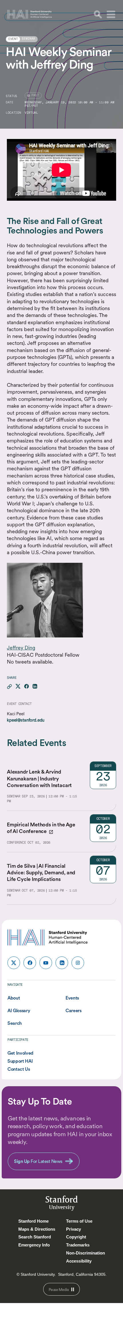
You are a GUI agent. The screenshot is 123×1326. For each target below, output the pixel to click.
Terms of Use (79, 1221)
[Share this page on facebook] (26, 686)
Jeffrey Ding (21, 647)
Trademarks (78, 1244)
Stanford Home (33, 1221)
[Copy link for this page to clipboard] (9, 686)
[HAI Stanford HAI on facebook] (29, 962)
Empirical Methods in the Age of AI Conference (41, 827)
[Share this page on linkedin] (34, 686)
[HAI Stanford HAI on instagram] (78, 962)
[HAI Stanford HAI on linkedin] (61, 962)
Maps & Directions (36, 1229)
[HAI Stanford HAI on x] (13, 962)
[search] (97, 14)
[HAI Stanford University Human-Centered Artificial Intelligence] (29, 14)
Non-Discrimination (85, 1252)
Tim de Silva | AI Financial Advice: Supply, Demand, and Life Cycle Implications (41, 873)
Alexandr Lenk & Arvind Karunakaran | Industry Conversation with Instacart (39, 778)
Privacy (73, 1229)
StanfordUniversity (61, 1204)
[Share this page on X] (18, 686)
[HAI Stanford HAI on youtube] (45, 962)
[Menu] (111, 14)
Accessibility (79, 1261)
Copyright (76, 1236)
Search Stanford (34, 1236)
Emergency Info (34, 1244)
